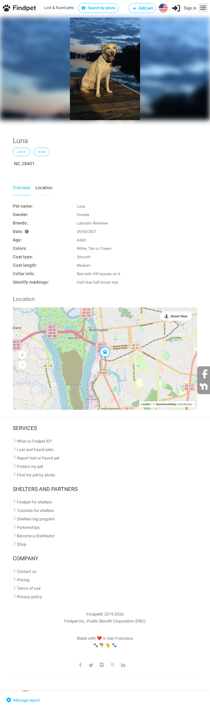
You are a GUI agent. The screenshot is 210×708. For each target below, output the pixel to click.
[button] (101, 347)
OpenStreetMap (166, 404)
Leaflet (145, 404)
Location (43, 187)
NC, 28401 (24, 163)
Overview (21, 187)
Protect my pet (30, 466)
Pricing (23, 579)
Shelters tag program (36, 519)
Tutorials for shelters (35, 510)
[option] (105, 69)
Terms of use (28, 588)
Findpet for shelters (34, 502)
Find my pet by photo (36, 475)
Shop (21, 544)
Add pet (145, 8)
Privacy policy (29, 596)
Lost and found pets (35, 449)
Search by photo (101, 8)
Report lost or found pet (38, 458)
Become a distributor (35, 535)
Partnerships (28, 527)
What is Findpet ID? (34, 441)
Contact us (26, 571)
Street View (179, 316)
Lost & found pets (59, 7)
